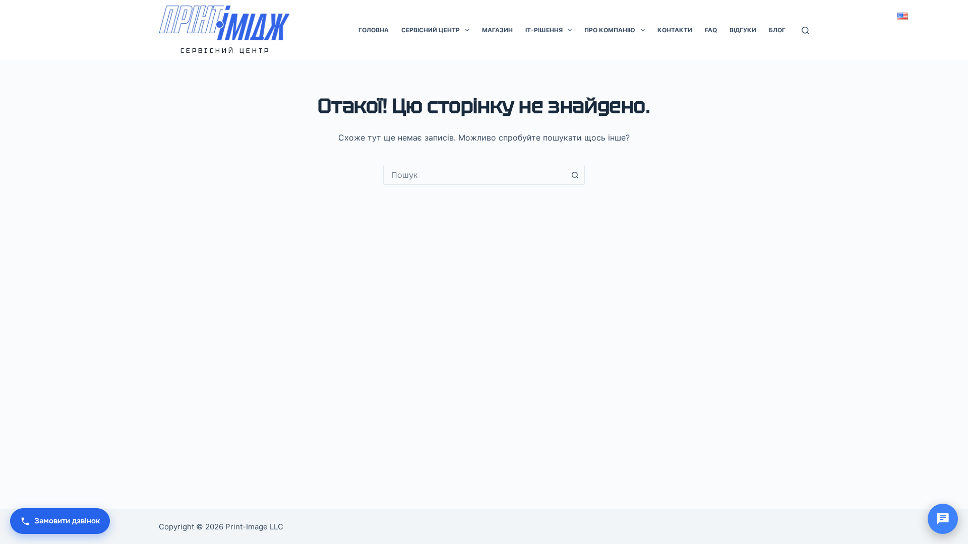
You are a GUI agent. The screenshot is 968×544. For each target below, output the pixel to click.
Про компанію (609, 30)
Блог (777, 30)
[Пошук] (805, 30)
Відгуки (743, 30)
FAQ (711, 30)
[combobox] (474, 175)
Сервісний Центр (225, 51)
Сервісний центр (430, 30)
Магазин (497, 30)
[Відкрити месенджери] (943, 519)
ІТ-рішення (544, 30)
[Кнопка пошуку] (574, 174)
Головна (373, 30)
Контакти (674, 30)
